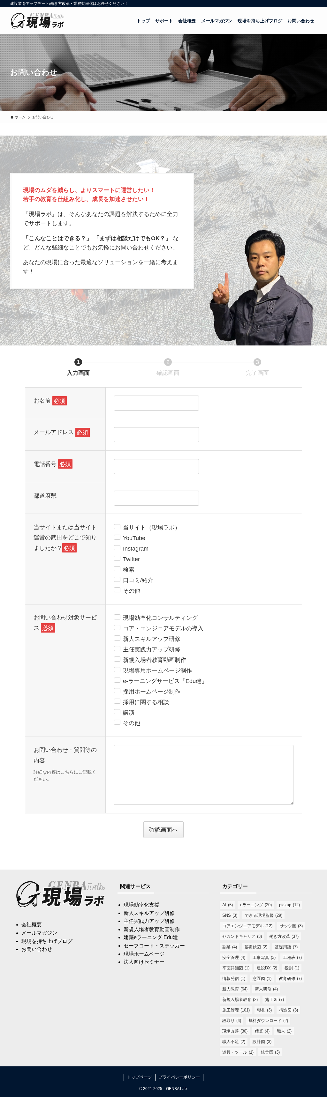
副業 (229, 947)
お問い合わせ (36, 949)
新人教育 (234, 989)
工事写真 (264, 957)
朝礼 (264, 1010)
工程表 (292, 957)
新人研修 (266, 989)
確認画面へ (163, 829)
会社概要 (31, 924)
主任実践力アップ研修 (149, 921)
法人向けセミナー (144, 962)
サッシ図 (291, 925)
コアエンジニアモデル (247, 925)
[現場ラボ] (37, 20)
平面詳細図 (235, 968)
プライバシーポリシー (179, 1077)
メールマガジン (39, 933)
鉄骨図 (270, 1052)
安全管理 (233, 957)
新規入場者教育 (240, 999)
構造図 (288, 1010)
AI (227, 904)
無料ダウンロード (268, 1020)
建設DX (267, 968)
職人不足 (233, 1041)
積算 (262, 1031)
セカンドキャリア (242, 936)
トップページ (139, 1077)
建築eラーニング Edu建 (151, 937)
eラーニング (256, 904)
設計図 (262, 1041)
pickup (289, 904)
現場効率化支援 (141, 905)
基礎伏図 (255, 947)
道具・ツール (238, 1052)
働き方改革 (284, 936)
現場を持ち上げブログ (46, 941)
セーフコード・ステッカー (154, 945)
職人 (284, 1031)
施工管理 (236, 1010)
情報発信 (233, 978)
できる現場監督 (263, 915)
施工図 (274, 999)
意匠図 (262, 978)
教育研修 (290, 978)
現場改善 (234, 1031)
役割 (292, 968)
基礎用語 (286, 947)
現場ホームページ (144, 954)
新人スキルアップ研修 (149, 913)
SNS (229, 915)
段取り (231, 1020)
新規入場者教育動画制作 (152, 929)
